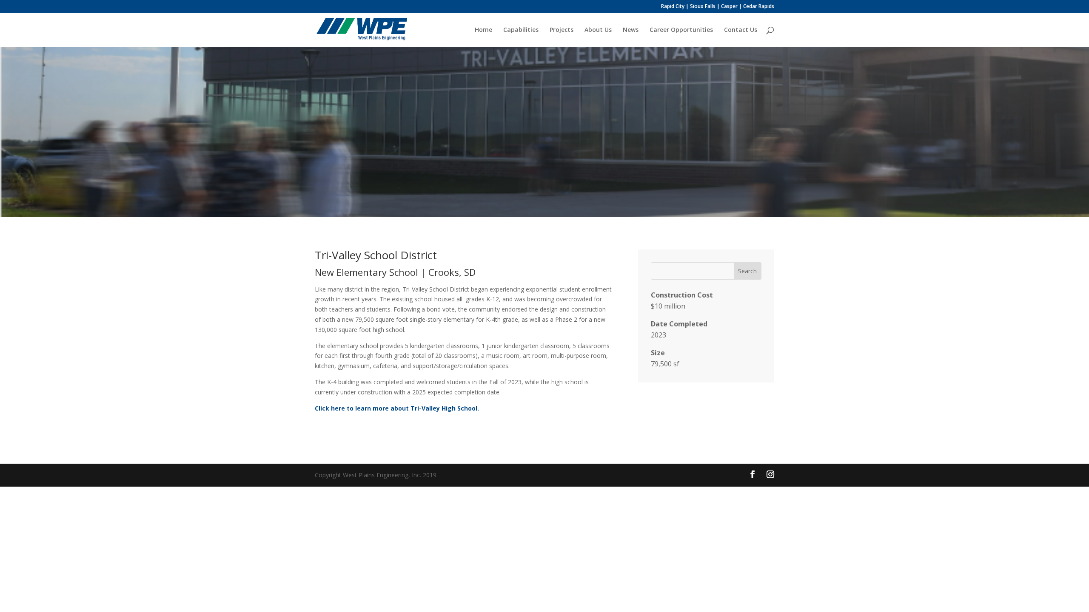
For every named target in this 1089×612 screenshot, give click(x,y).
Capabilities (521, 30)
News (631, 30)
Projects (561, 30)
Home (483, 30)
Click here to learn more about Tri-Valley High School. (397, 408)
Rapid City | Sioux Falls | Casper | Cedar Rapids (717, 7)
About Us (598, 30)
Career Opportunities (681, 30)
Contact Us (740, 30)
